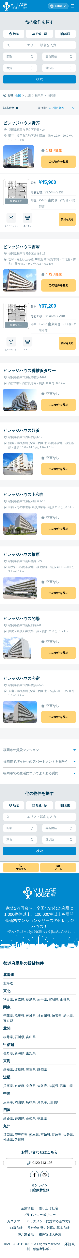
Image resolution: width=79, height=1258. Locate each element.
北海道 (8, 975)
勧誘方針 (16, 1227)
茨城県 (31, 1016)
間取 (9, 56)
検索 (39, 79)
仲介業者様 (26, 1234)
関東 (7, 1007)
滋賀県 (53, 1086)
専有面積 (51, 56)
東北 (7, 991)
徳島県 (42, 1118)
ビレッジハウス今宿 (21, 678)
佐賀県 (19, 1139)
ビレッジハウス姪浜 (21, 430)
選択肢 (50, 68)
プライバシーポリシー (39, 1214)
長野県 (8, 1053)
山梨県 (31, 1053)
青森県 (19, 999)
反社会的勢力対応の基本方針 (48, 1227)
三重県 (31, 1069)
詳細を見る (67, 219)
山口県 (53, 1102)
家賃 (9, 68)
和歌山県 (66, 1086)
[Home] (39, 892)
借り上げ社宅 (48, 1208)
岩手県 (42, 999)
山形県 (65, 999)
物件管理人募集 (50, 1234)
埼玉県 (57, 1016)
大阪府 (42, 1086)
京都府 (19, 1086)
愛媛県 (8, 1118)
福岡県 (8, 1134)
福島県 (31, 999)
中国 (7, 1093)
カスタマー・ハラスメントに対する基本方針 (39, 1221)
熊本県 (34, 1134)
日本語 (58, 6)
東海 (7, 1061)
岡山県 (19, 1102)
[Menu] (72, 6)
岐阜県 (19, 1069)
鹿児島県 (21, 1134)
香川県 (19, 1118)
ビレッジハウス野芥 (21, 123)
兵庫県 (8, 1086)
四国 (7, 1110)
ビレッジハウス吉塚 (21, 247)
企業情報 (27, 1208)
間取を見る (16, 201)
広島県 (8, 1102)
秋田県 (8, 999)
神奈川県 (43, 1016)
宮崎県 (45, 1134)
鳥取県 (42, 1102)
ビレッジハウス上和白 (23, 494)
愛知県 (8, 1069)
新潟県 (19, 1053)
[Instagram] (44, 1175)
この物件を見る (58, 161)
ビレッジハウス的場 (21, 618)
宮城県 (53, 999)
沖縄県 (8, 1139)
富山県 (31, 1037)
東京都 (8, 1020)
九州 (7, 1126)
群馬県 (19, 1016)
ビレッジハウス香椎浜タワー (29, 370)
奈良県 (31, 1086)
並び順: (42, 108)
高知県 (31, 1118)
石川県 (19, 1037)
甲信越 (8, 1045)
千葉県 (8, 1016)
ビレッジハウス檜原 (21, 554)
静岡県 (42, 1069)
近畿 (7, 1077)
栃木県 (68, 1016)
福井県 (8, 1037)
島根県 (31, 1102)
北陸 (7, 1028)
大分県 (68, 1134)
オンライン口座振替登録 (39, 1187)
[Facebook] (34, 1175)
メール (58, 869)
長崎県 (57, 1134)
